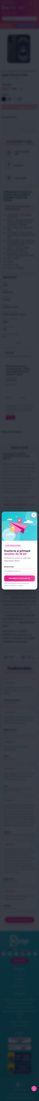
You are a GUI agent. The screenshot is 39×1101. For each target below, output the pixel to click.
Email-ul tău (9, 567)
